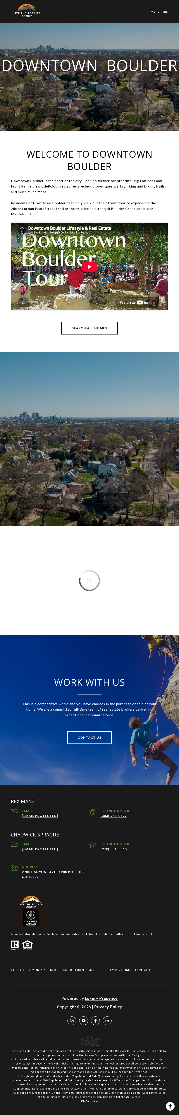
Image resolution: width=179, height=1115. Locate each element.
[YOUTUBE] (83, 1020)
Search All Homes (89, 328)
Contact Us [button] (89, 737)
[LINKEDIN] (107, 1020)
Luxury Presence (101, 998)
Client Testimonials (28, 970)
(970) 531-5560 (113, 849)
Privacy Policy (108, 1006)
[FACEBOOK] (95, 1020)
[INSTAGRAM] (71, 1020)
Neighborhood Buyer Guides (74, 970)
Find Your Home (117, 970)
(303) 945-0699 (113, 816)
